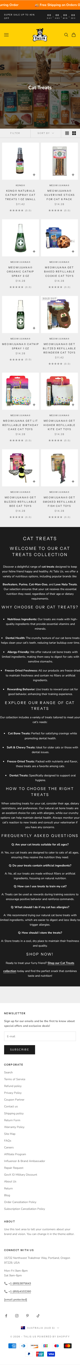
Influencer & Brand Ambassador (24, 1161)
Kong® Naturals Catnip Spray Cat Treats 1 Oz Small (20, 195)
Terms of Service (14, 1079)
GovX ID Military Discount (20, 1175)
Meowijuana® (59, 185)
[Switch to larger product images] (67, 133)
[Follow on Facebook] (6, 1316)
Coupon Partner (14, 1100)
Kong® (20, 185)
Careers (9, 1147)
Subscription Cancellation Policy (24, 1209)
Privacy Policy (13, 1093)
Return (8, 1188)
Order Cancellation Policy (20, 1202)
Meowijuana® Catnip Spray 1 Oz (20, 346)
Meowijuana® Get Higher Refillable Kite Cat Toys (59, 425)
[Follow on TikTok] (38, 1316)
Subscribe (19, 1050)
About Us (10, 1181)
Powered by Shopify (53, 1336)
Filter (15, 133)
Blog (7, 1195)
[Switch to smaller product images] (74, 133)
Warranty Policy (14, 1127)
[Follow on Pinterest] (27, 1316)
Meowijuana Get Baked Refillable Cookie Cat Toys (59, 271)
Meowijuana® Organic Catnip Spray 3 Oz (20, 271)
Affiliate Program (15, 1154)
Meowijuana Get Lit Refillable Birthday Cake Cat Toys (20, 425)
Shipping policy (14, 1113)
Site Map (9, 1134)
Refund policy (13, 1086)
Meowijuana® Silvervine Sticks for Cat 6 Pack (59, 195)
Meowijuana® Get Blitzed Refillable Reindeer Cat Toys (59, 348)
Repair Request (13, 1168)
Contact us (11, 1106)
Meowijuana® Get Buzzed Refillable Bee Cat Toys (20, 501)
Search (8, 1072)
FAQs (7, 1141)
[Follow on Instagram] (17, 1316)
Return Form (12, 1120)
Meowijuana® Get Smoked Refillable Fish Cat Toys (59, 501)
